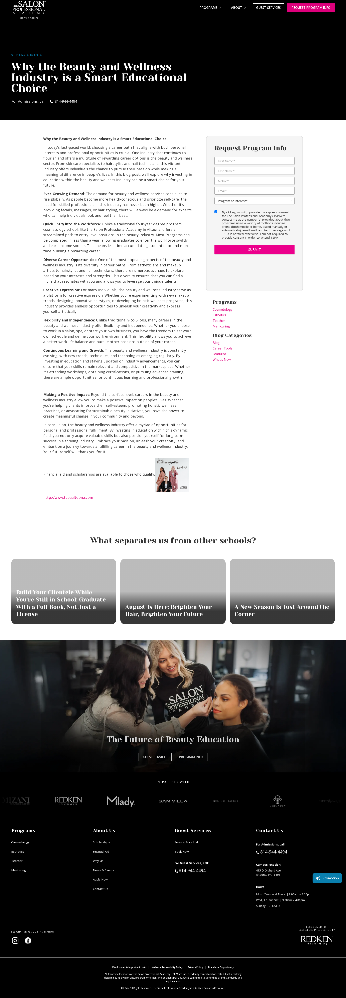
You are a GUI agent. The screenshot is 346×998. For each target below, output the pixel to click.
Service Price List (186, 842)
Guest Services (268, 7)
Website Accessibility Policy (167, 967)
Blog (216, 342)
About (236, 7)
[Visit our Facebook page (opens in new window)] (28, 941)
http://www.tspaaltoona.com (68, 497)
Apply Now (100, 879)
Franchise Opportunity (221, 967)
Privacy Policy (195, 967)
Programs (208, 7)
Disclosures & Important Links (129, 967)
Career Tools (222, 348)
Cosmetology (222, 309)
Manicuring (221, 326)
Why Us (98, 861)
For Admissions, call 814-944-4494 (44, 101)
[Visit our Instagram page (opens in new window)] (15, 941)
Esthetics (219, 315)
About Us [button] (104, 830)
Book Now (182, 851)
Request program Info (311, 7)
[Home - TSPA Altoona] (29, 7)
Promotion (331, 878)
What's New (222, 359)
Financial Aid (101, 851)
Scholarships (101, 842)
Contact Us (100, 889)
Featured (219, 354)
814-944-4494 (201, 870)
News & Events (27, 54)
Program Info (191, 757)
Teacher (219, 320)
